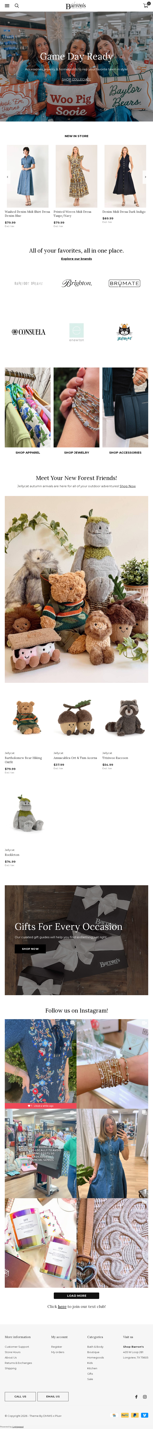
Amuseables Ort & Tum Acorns (75, 758)
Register (56, 1346)
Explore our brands (76, 259)
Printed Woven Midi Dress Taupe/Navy (72, 214)
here (62, 1306)
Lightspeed (18, 1426)
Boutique (93, 1352)
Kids (90, 1362)
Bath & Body (95, 1346)
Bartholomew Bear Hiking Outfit (23, 760)
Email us (53, 1396)
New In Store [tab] (76, 136)
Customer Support (17, 1346)
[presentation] (7, 177)
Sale (90, 1379)
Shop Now (128, 486)
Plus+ (58, 1415)
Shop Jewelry (76, 452)
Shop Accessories (125, 452)
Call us (20, 1396)
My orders (57, 1352)
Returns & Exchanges (18, 1362)
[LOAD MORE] (76, 1296)
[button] (8, 6)
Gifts (90, 1373)
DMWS (47, 1415)
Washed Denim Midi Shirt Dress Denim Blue (27, 214)
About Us (11, 1357)
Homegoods (95, 1357)
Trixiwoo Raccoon (115, 758)
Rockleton (12, 855)
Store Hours (12, 1352)
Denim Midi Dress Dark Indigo (123, 212)
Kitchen (92, 1368)
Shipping (10, 1368)
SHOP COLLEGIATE (76, 79)
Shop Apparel (28, 452)
